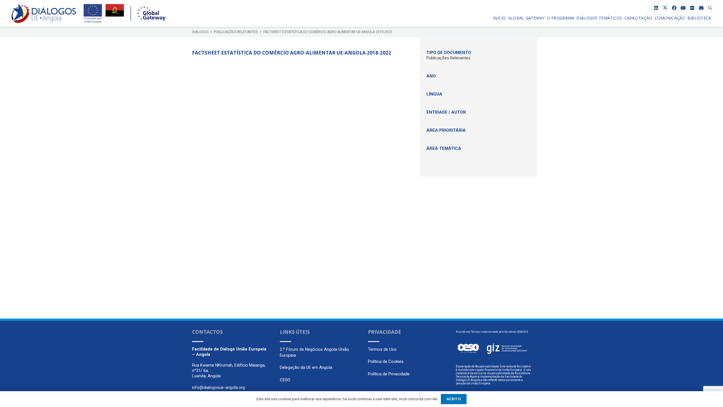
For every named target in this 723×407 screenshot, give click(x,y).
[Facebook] (674, 7)
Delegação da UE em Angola (306, 367)
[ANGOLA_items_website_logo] (44, 13)
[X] (665, 7)
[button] (710, 8)
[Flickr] (692, 7)
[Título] (701, 7)
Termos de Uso (382, 349)
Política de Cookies (386, 361)
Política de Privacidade (389, 373)
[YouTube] (683, 7)
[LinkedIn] (656, 7)
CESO (285, 379)
